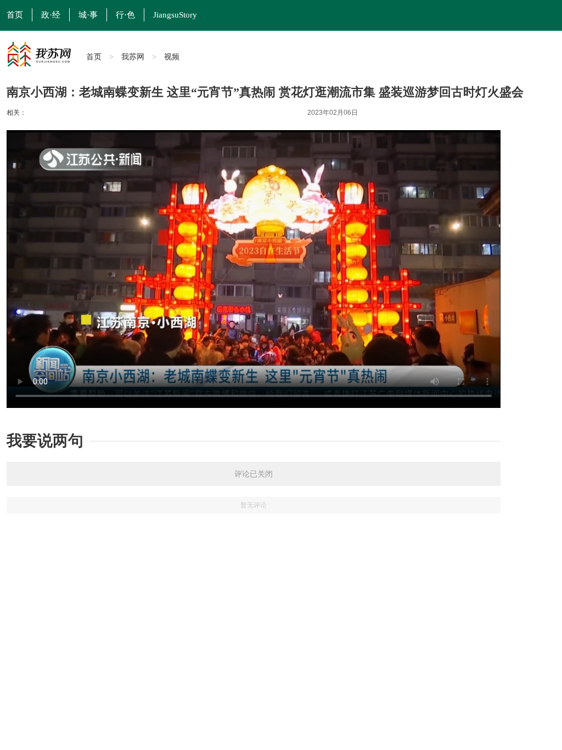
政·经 (50, 14)
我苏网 (132, 56)
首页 (94, 56)
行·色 (125, 14)
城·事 (88, 14)
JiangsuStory (175, 14)
